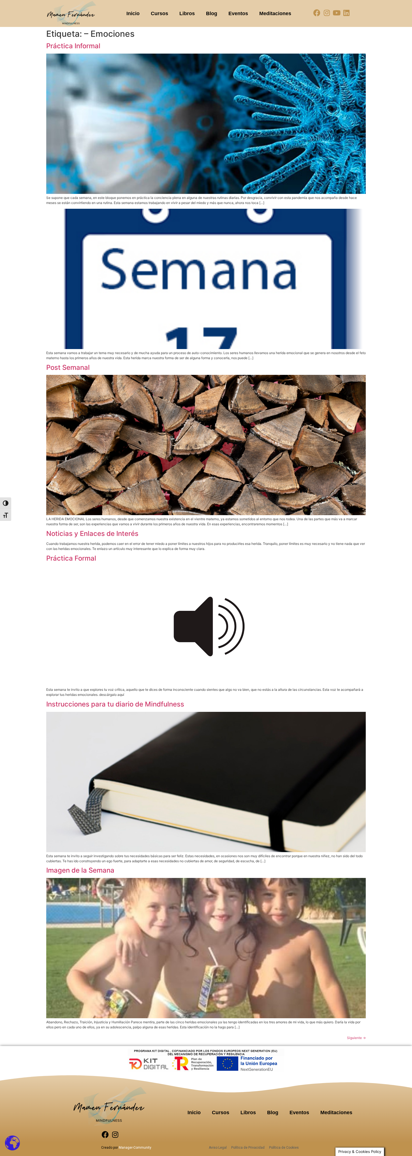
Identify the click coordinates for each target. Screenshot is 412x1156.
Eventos (238, 13)
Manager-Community (135, 1148)
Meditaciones (275, 13)
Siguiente (356, 1038)
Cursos (159, 13)
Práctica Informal (73, 46)
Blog (211, 13)
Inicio (133, 13)
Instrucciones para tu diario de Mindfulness (115, 704)
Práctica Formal (71, 558)
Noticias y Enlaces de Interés (92, 533)
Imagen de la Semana (80, 870)
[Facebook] (316, 12)
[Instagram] (326, 12)
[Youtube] (336, 12)
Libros (187, 13)
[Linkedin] (346, 12)
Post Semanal (68, 367)
